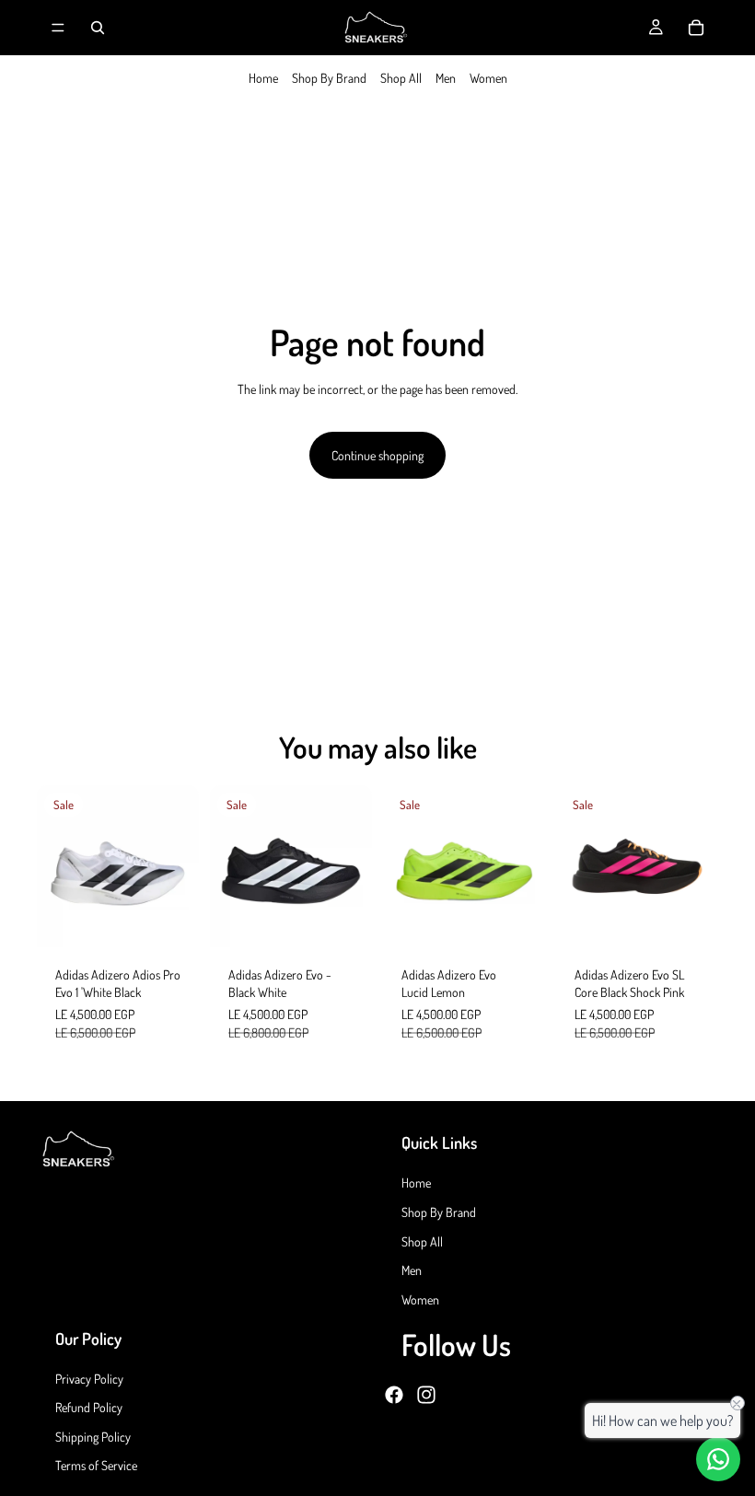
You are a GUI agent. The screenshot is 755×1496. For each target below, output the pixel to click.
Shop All (401, 78)
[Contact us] (718, 1459)
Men (446, 78)
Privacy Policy (89, 1378)
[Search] (97, 27)
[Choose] (170, 918)
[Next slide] (178, 866)
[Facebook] (394, 1394)
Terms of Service (96, 1465)
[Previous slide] (57, 866)
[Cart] (696, 27)
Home (263, 78)
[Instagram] (426, 1394)
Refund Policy (88, 1407)
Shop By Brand (329, 78)
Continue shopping (377, 455)
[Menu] (58, 27)
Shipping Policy (93, 1436)
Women (488, 78)
